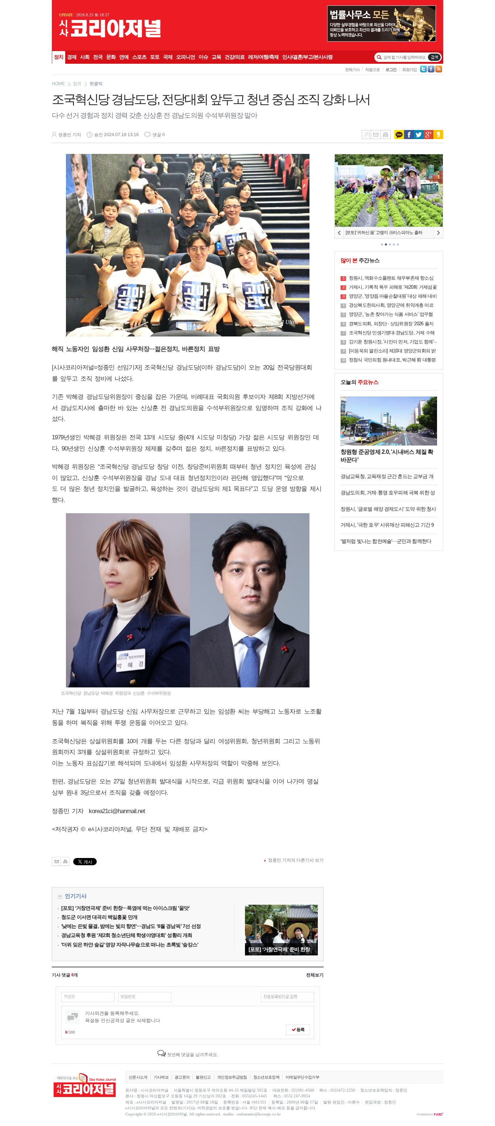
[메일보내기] (56, 861)
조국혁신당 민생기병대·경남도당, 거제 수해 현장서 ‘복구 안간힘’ (391, 333)
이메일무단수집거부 (302, 1077)
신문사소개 (138, 1077)
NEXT (438, 232)
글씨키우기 (366, 134)
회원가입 (409, 69)
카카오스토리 (438, 134)
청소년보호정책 (266, 1077)
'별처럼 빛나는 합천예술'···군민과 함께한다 (386, 541)
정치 (77, 83)
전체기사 (352, 69)
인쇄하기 (385, 134)
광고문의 (182, 1077)
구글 (428, 134)
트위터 (419, 134)
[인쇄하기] (65, 861)
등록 (300, 1029)
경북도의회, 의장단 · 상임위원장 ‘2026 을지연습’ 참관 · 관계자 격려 (391, 324)
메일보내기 (375, 134)
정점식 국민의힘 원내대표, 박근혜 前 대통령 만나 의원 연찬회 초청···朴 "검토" (392, 360)
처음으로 (372, 69)
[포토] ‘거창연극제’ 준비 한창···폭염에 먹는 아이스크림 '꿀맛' (281, 930)
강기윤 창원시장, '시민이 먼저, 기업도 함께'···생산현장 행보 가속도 (393, 342)
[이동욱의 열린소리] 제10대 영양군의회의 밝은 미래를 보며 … (392, 351)
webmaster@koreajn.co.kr (259, 1114)
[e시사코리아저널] (110, 35)
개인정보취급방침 (232, 1077)
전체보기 (315, 975)
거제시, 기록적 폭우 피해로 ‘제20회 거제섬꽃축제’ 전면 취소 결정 (393, 287)
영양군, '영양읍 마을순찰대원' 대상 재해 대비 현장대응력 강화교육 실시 (393, 296)
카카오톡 (399, 134)
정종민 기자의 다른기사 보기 (296, 860)
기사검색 (434, 57)
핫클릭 (96, 83)
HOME (58, 83)
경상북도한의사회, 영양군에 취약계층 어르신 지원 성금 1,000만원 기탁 (391, 305)
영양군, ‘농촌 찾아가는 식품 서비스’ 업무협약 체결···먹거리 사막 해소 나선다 (391, 314)
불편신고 (203, 1077)
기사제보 (161, 1077)
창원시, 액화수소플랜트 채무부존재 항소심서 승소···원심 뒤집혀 (391, 278)
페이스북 (409, 134)
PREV (339, 232)
